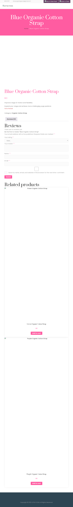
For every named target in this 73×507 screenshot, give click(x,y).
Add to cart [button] (36, 333)
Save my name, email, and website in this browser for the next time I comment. (36, 173)
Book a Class (65, 1)
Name (7, 154)
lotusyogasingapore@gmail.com (22, 1)
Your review (9, 144)
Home (26, 28)
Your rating (8, 137)
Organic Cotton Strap (19, 113)
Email (6, 161)
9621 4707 (6, 1)
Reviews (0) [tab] (11, 119)
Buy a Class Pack (52, 1)
